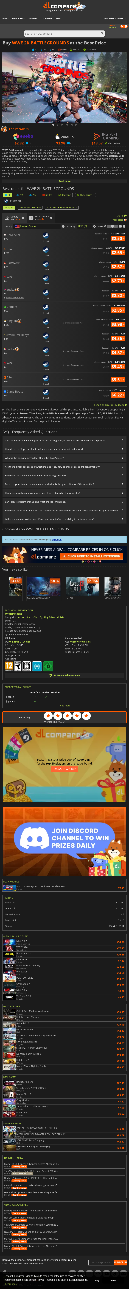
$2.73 (117, 280)
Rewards (47, 18)
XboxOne (66, 194)
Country (8, 226)
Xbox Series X (87, 194)
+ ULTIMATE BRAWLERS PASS (62, 207)
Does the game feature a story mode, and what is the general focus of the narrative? (49, 484)
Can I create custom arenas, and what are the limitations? (35, 501)
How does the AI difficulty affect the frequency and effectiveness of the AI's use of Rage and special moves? (61, 510)
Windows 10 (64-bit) (80, 641)
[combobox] (37, 226)
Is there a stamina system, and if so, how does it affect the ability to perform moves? (49, 519)
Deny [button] (96, 1280)
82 (7, 310)
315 (7, 253)
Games (5, 18)
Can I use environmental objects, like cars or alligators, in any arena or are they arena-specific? (55, 440)
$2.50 (117, 238)
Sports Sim (32, 617)
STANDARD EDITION (30, 207)
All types (9, 207)
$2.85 (117, 310)
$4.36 (117, 338)
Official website (13, 613)
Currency (70, 226)
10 (7, 339)
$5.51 (117, 379)
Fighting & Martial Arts (51, 617)
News (58, 18)
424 (7, 325)
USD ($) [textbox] (82, 226)
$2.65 (117, 252)
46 (7, 281)
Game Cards (18, 18)
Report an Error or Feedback (109, 404)
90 (7, 293)
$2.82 (117, 295)
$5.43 (117, 366)
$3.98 (117, 324)
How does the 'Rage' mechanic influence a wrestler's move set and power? (44, 449)
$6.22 (117, 395)
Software (33, 18)
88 (7, 267)
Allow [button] (113, 1280)
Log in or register (113, 18)
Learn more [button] (11, 1284)
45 (7, 239)
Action (21, 617)
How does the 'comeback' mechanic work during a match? (35, 475)
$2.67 (117, 266)
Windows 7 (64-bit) (19, 641)
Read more (64, 181)
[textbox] (26, 226)
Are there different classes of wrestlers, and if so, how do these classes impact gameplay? (52, 466)
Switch (48, 194)
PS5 (21, 194)
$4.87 (117, 352)
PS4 (34, 194)
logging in (57, 539)
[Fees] (112, 226)
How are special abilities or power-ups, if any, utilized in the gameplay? (42, 492)
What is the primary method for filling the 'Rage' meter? (34, 457)
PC (9, 194)
